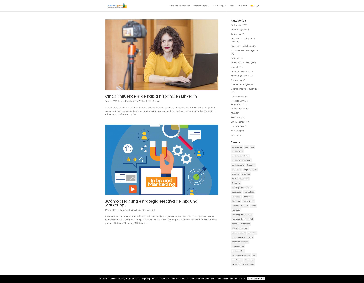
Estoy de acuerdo (256, 278)
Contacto (242, 6)
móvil (250, 219)
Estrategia (236, 183)
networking (245, 223)
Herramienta (249, 192)
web (252, 264)
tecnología (236, 264)
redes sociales (238, 251)
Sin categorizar (238, 121)
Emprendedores (250, 169)
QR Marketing (237, 96)
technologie (249, 260)
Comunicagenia (238, 29)
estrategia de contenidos (242, 187)
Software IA (236, 126)
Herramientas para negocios (244, 50)
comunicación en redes (241, 160)
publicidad (252, 233)
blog (252, 147)
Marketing (218, 6)
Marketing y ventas (240, 75)
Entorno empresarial (240, 178)
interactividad (248, 201)
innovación (248, 196)
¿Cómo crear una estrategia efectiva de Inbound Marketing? (151, 203)
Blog (232, 6)
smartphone (237, 260)
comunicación (237, 151)
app (246, 147)
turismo (234, 135)
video (245, 264)
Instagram (236, 201)
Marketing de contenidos (242, 214)
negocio (235, 223)
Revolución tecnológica (241, 255)
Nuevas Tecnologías (240, 84)
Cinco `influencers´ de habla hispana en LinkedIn (151, 96)
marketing (236, 210)
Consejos (250, 165)
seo (254, 255)
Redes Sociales (153, 101)
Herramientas (200, 6)
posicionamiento (238, 233)
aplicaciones (237, 147)
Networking (236, 80)
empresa (235, 174)
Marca (253, 205)
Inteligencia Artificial (241, 62)
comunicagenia (238, 165)
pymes (250, 237)
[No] (360, 279)
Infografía (235, 58)
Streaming (236, 130)
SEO (153, 210)
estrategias (236, 192)
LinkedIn (124, 101)
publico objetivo (238, 237)
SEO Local (235, 117)
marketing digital (239, 219)
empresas (246, 174)
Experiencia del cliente (242, 46)
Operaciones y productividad (245, 88)
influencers (236, 196)
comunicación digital (240, 156)
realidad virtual (238, 246)
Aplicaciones (237, 25)
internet (235, 205)
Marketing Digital (137, 101)
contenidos (236, 169)
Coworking (236, 34)
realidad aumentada (240, 242)
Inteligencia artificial (180, 6)
